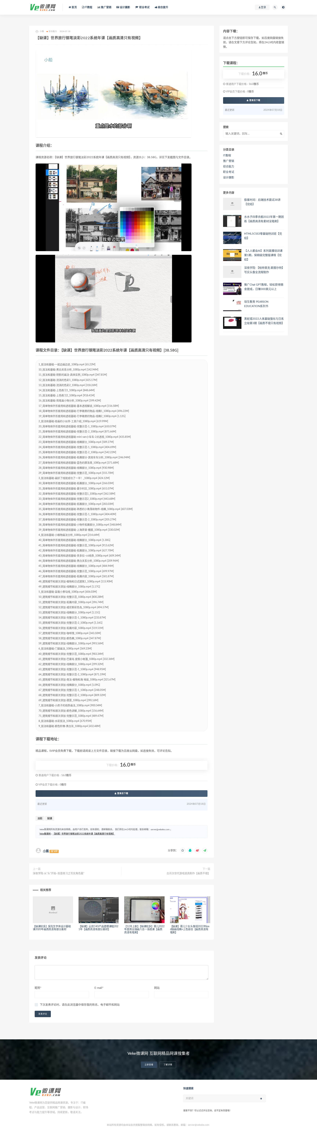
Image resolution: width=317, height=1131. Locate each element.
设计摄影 (124, 7)
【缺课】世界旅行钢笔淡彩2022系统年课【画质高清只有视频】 (84, 834)
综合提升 (162, 7)
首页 (74, 7)
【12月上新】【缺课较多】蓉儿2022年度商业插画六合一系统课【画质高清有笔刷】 (144, 929)
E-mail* (98, 988)
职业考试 (144, 7)
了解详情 (167, 1065)
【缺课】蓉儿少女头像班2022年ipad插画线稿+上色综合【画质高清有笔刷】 (189, 929)
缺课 (49, 818)
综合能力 (53, 31)
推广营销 (105, 7)
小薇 (46, 851)
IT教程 (88, 7)
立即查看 (149, 1065)
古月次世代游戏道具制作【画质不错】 (188, 873)
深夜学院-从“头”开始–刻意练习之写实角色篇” (58, 873)
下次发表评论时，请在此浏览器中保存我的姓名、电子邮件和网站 (80, 1004)
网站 (157, 988)
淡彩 (40, 818)
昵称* (38, 988)
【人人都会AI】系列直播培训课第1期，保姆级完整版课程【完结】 (263, 255)
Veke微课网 (45, 834)
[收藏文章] (182, 850)
